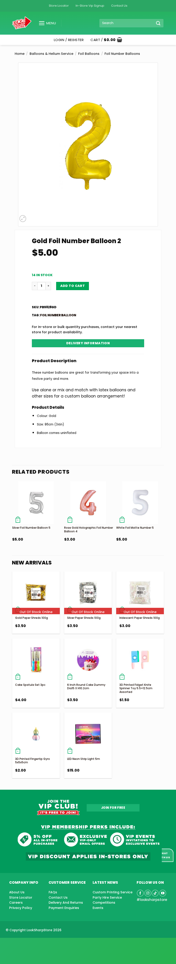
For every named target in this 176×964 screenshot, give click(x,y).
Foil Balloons (88, 53)
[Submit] (158, 23)
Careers (16, 902)
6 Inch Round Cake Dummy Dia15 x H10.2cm (86, 686)
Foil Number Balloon (58, 315)
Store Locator (59, 5)
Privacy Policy (20, 908)
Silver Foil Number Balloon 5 (31, 528)
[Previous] (12, 521)
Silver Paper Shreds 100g (84, 618)
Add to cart (72, 285)
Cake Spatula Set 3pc (30, 685)
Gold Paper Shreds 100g (31, 618)
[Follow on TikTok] (155, 893)
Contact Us (119, 5)
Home (20, 53)
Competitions (104, 902)
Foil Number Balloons (122, 53)
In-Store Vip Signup (90, 5)
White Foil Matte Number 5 (135, 528)
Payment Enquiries (64, 908)
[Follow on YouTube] (162, 893)
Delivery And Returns (66, 902)
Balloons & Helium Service (51, 53)
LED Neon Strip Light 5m (83, 759)
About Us (17, 892)
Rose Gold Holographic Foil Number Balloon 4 (88, 529)
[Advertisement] (36, 943)
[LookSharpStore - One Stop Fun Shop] (22, 23)
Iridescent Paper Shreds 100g (139, 618)
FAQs (53, 892)
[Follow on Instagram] (147, 893)
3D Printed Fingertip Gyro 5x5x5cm (32, 760)
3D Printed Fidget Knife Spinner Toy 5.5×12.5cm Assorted (135, 688)
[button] (45, 23)
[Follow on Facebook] (140, 893)
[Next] (163, 521)
